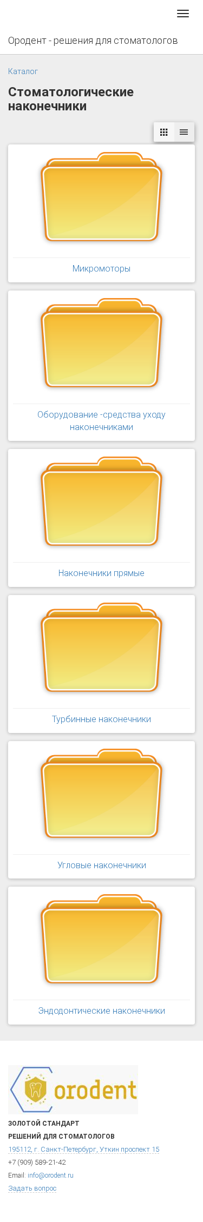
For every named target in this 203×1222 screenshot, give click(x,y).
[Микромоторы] (101, 201)
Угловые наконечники (101, 865)
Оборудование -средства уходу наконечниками (101, 420)
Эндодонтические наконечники (101, 1011)
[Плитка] (164, 132)
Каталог (23, 71)
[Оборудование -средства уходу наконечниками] (101, 347)
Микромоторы (101, 268)
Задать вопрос (32, 1188)
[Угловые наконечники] (101, 797)
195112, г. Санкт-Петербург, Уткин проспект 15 (83, 1149)
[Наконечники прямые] (101, 505)
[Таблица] (184, 132)
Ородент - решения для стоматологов (93, 40)
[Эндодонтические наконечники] (101, 943)
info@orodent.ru (51, 1175)
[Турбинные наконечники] (101, 651)
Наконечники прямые (101, 573)
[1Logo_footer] (73, 1089)
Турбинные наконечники (101, 719)
